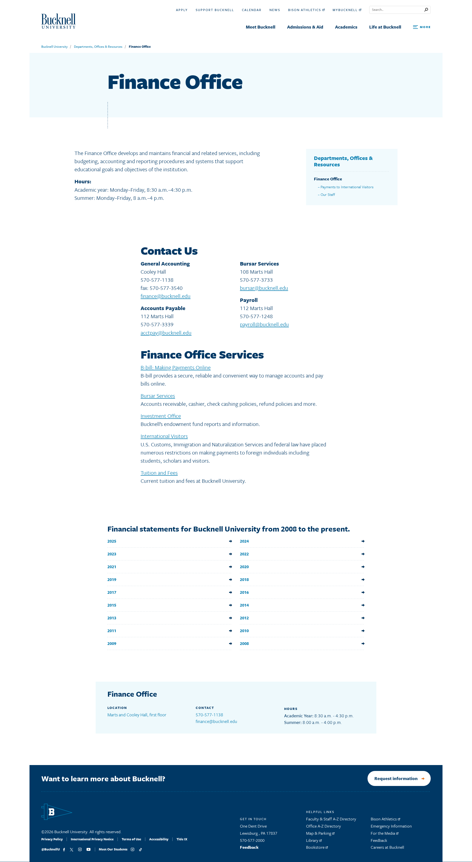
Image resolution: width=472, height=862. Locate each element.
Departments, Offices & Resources (98, 46)
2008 (244, 643)
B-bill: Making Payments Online (176, 367)
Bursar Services (158, 395)
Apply (182, 10)
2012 (244, 618)
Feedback (249, 847)
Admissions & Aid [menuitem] (305, 27)
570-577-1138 (209, 714)
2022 (244, 554)
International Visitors (164, 436)
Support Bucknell (215, 10)
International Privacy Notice (92, 839)
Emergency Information (391, 826)
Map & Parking (319, 833)
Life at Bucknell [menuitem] (385, 27)
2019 (111, 579)
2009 (111, 643)
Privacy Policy (52, 839)
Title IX (182, 839)
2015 (111, 605)
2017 (111, 592)
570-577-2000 (252, 840)
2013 (111, 618)
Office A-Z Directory (323, 826)
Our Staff (328, 194)
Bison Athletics (305, 10)
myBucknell (346, 10)
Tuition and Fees (159, 472)
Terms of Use (131, 839)
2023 (111, 554)
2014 (244, 605)
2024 (244, 541)
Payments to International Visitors (347, 186)
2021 (111, 567)
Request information (396, 778)
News (274, 10)
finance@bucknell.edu (166, 296)
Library (312, 840)
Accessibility (158, 839)
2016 (244, 592)
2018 (244, 579)
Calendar (252, 10)
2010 (244, 630)
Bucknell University (54, 46)
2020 (244, 567)
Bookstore (315, 847)
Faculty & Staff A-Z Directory (331, 819)
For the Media (383, 833)
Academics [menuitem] (346, 27)
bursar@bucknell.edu (264, 288)
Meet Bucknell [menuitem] (260, 27)
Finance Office (140, 46)
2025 (111, 541)
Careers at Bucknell (387, 847)
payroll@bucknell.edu (264, 324)
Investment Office (161, 416)
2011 (111, 630)
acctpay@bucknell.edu (166, 332)
